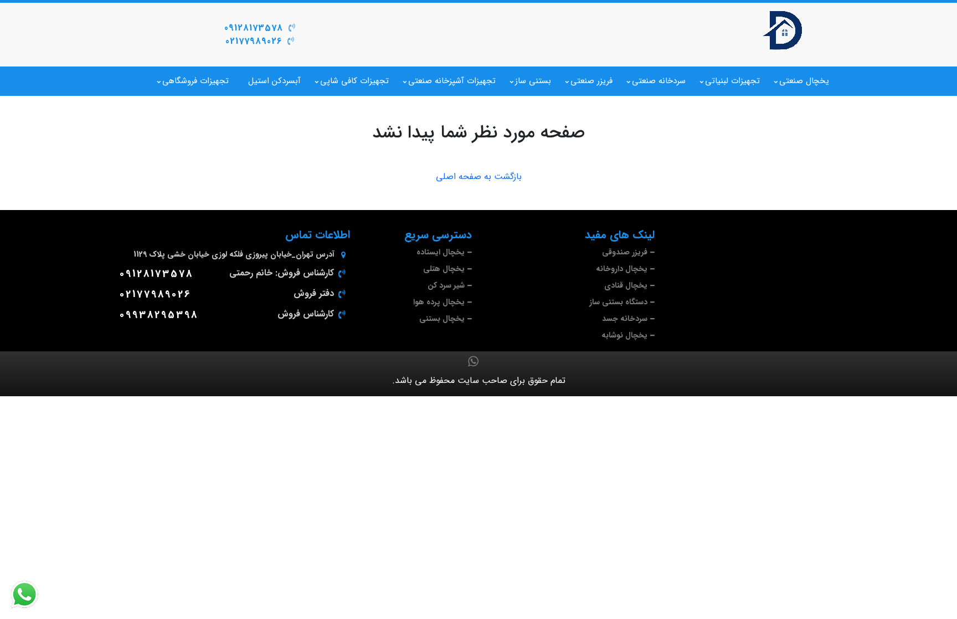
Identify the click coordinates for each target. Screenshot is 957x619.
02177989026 (253, 41)
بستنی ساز (533, 81)
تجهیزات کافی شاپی (354, 81)
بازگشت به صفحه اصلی (479, 176)
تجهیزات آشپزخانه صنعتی (452, 81)
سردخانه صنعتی (659, 81)
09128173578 (253, 28)
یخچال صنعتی (804, 81)
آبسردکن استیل (274, 81)
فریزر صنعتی (591, 81)
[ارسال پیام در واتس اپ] (31, 595)
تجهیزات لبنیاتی (732, 81)
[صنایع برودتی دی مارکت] (783, 30)
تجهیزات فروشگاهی (195, 81)
